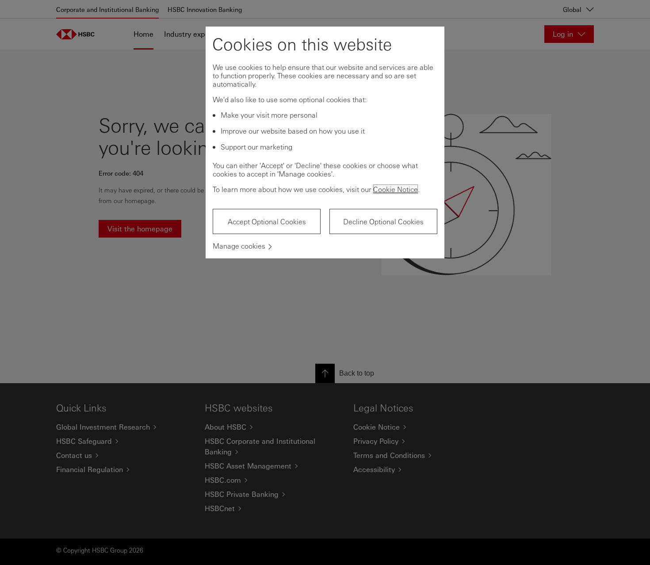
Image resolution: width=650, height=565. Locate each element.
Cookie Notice (395, 189)
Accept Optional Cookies (267, 221)
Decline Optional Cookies (383, 221)
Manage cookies (239, 245)
